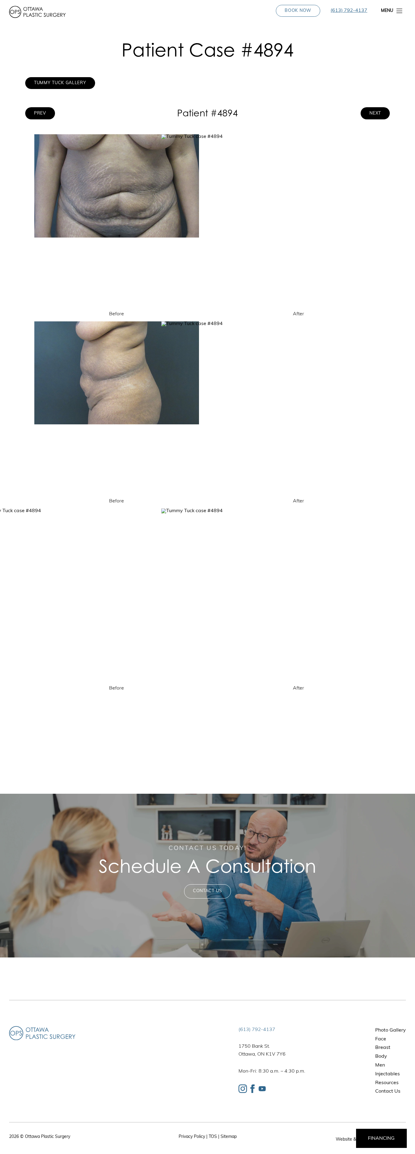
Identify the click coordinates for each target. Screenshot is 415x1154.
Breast (382, 1047)
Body (381, 1056)
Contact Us (207, 891)
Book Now (298, 11)
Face (380, 1039)
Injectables (387, 1074)
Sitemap (229, 1137)
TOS (213, 1137)
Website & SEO (351, 1139)
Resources (387, 1082)
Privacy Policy (192, 1137)
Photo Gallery (390, 1030)
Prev (40, 113)
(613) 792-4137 (349, 10)
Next (375, 113)
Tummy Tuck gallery (60, 83)
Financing (381, 1138)
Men (380, 1065)
